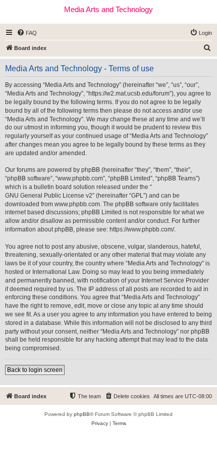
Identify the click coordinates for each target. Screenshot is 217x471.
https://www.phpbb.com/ (142, 229)
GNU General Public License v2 (48, 195)
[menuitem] (27, 33)
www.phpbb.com (77, 204)
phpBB (82, 414)
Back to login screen (35, 369)
